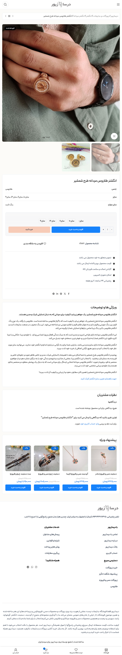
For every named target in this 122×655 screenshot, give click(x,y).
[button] (117, 83)
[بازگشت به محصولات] (9, 16)
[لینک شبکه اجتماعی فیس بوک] (68, 294)
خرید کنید (29, 229)
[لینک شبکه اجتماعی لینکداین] (57, 294)
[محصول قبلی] (13, 16)
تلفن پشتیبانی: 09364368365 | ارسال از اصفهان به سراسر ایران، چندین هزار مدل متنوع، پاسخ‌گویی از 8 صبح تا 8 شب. (71, 516)
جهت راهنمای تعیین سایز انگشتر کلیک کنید (99, 379)
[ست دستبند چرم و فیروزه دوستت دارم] (18, 458)
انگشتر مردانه (79, 16)
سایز (81, 221)
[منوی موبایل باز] (118, 4)
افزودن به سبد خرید (76, 229)
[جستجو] (5, 4)
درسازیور (114, 16)
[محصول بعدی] (5, 16)
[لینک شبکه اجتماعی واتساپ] (32, 567)
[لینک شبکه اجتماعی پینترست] (61, 294)
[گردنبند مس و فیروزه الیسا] (75, 458)
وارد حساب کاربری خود (89, 424)
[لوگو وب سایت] (61, 4)
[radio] (71, 221)
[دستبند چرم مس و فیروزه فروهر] (47, 458)
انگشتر (89, 16)
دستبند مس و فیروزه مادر (106, 474)
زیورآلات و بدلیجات (101, 16)
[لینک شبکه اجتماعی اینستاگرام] (36, 567)
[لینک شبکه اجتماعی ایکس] (65, 294)
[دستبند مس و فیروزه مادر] (104, 458)
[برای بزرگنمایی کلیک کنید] (114, 136)
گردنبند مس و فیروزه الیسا (77, 474)
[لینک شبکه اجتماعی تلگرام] (53, 294)
